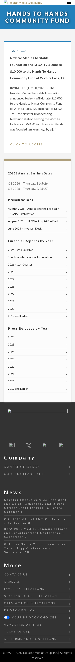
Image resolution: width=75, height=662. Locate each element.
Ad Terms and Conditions (30, 639)
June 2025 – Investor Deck (25, 228)
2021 (11, 301)
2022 (11, 294)
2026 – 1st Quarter (20, 264)
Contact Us (16, 574)
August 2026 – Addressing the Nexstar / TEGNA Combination (33, 211)
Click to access (26, 145)
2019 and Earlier (18, 316)
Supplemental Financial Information (30, 257)
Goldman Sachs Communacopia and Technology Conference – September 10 (36, 548)
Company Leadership (25, 473)
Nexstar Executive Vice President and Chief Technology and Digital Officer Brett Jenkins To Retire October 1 (35, 505)
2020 (11, 308)
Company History (22, 466)
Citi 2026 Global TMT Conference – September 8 (35, 521)
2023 (11, 286)
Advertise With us (23, 624)
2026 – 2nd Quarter (20, 249)
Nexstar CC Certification (30, 596)
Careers (12, 581)
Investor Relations (24, 588)
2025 (11, 272)
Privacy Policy (19, 610)
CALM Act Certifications (29, 603)
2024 (11, 279)
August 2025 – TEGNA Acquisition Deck (33, 221)
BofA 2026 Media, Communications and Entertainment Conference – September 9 (36, 532)
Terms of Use (17, 631)
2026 (11, 337)
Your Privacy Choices (34, 617)
